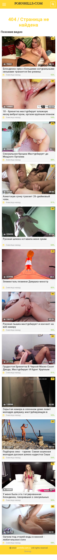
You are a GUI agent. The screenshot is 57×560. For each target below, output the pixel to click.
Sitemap (27, 551)
